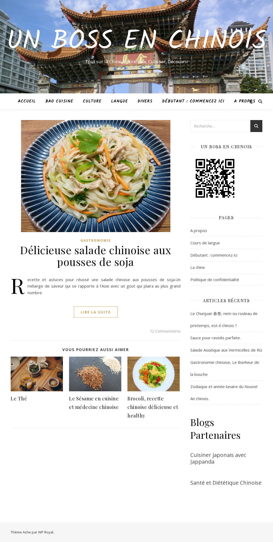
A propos (244, 101)
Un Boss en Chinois (136, 42)
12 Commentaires (165, 331)
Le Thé (19, 398)
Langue (119, 101)
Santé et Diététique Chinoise (226, 482)
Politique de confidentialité (214, 279)
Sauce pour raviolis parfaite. (215, 337)
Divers (145, 101)
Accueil (27, 101)
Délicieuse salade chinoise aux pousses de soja (95, 256)
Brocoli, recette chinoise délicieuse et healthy (152, 407)
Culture (92, 101)
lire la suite (96, 312)
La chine (197, 267)
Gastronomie (96, 240)
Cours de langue (205, 242)
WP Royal (45, 532)
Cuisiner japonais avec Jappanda (218, 458)
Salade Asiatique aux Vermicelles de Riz (226, 350)
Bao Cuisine (59, 101)
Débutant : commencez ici (193, 101)
